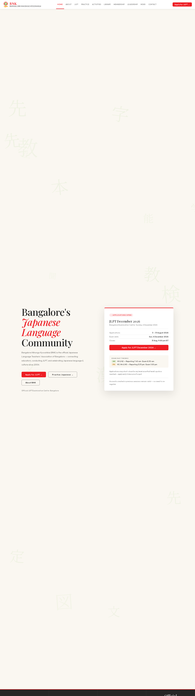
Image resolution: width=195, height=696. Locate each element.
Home (60, 4)
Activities (96, 4)
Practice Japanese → (62, 374)
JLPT (76, 4)
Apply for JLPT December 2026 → (139, 347)
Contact (152, 4)
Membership (119, 4)
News (143, 4)
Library (107, 4)
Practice (85, 4)
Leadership (132, 4)
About (69, 4)
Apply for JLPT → (182, 4)
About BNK (30, 382)
